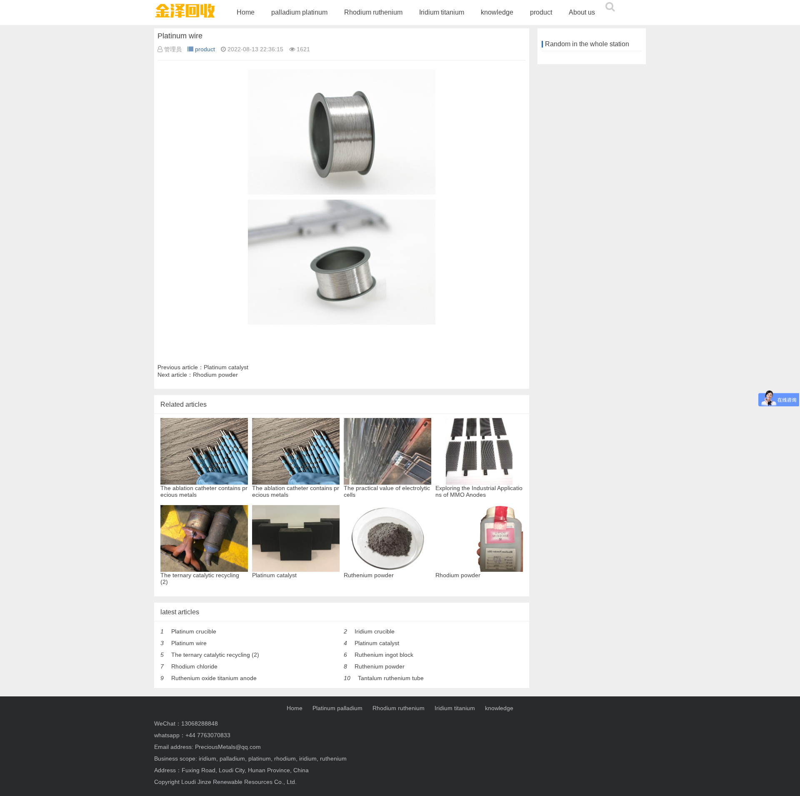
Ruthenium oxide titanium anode (214, 678)
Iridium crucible (375, 631)
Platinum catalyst (226, 367)
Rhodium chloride (194, 666)
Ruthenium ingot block (384, 654)
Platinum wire (189, 643)
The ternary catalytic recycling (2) (215, 654)
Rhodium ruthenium (373, 12)
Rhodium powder (215, 374)
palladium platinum (299, 12)
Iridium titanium (441, 12)
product (541, 12)
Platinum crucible (193, 631)
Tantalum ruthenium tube (391, 678)
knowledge (497, 12)
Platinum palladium (337, 708)
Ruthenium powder (380, 666)
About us (582, 12)
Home (246, 12)
